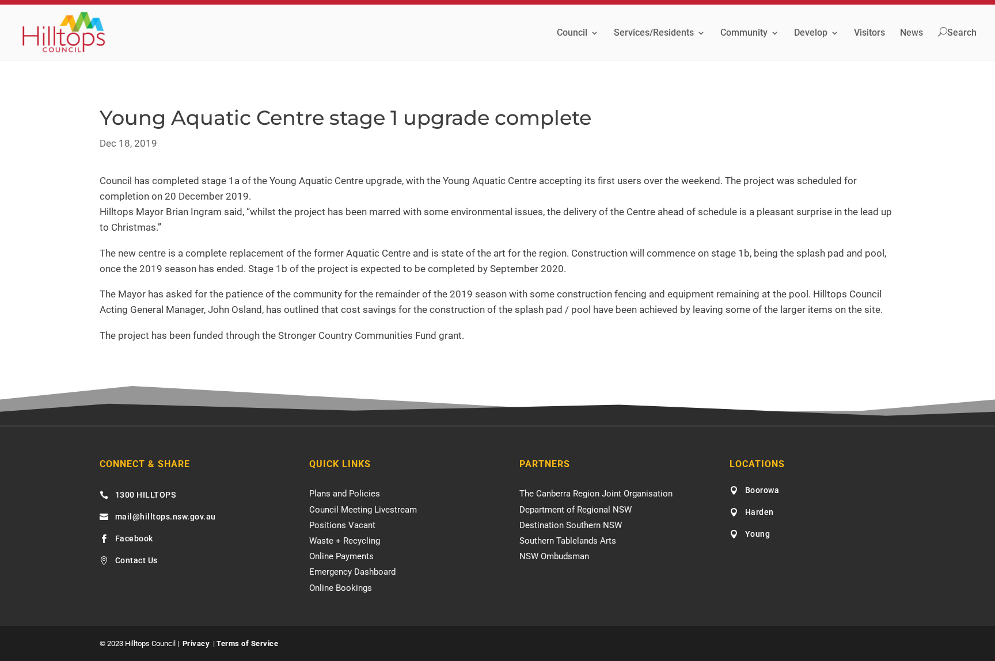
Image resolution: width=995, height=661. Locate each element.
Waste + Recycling (344, 541)
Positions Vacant (342, 525)
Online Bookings (340, 588)
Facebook (134, 538)
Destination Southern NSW (570, 525)
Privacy (196, 643)
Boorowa (762, 490)
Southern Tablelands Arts (567, 541)
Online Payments (341, 556)
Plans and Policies (344, 493)
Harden (759, 512)
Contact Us (136, 560)
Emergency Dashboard (352, 572)
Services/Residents (654, 33)
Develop (810, 33)
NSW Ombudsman (554, 556)
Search (962, 33)
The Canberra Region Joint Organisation (596, 493)
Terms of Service (247, 643)
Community (744, 33)
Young (757, 533)
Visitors (869, 33)
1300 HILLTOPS (145, 494)
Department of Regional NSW (575, 510)
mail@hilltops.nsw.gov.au (165, 516)
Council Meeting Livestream (363, 510)
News (911, 33)
